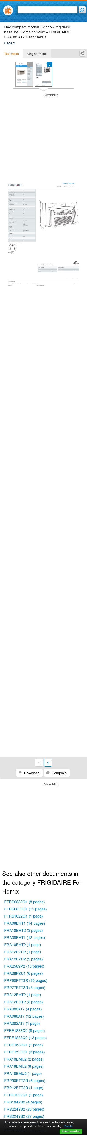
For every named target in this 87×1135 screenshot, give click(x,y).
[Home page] (8, 10)
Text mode (11, 53)
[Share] (82, 53)
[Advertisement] (43, 136)
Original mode (37, 53)
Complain (59, 772)
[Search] (82, 9)
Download (31, 772)
